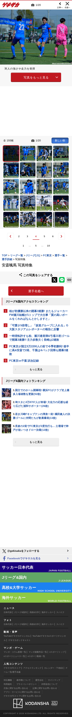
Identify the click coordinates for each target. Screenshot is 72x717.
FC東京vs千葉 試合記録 (24, 360)
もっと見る (36, 369)
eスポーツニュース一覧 (14, 656)
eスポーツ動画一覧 (36, 656)
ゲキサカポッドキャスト (19, 640)
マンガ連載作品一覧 (38, 652)
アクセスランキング (32, 668)
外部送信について (49, 684)
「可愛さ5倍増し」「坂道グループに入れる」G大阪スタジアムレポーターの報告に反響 (38, 327)
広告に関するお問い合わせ (16, 688)
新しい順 (60, 140)
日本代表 (8, 612)
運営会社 (39, 680)
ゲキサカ (11, 5)
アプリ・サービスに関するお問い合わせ (22, 692)
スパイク (60, 612)
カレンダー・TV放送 (53, 668)
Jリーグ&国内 (20, 612)
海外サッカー (48, 612)
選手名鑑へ (36, 291)
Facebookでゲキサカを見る (24, 558)
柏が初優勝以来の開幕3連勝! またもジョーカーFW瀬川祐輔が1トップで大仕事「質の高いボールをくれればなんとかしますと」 (38, 314)
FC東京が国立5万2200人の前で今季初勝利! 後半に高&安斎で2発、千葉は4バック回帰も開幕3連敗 (39, 350)
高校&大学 (34, 612)
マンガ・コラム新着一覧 (15, 652)
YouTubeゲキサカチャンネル (17, 636)
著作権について (23, 680)
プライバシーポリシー (26, 684)
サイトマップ (54, 680)
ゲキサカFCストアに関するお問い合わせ (22, 696)
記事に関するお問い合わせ (45, 688)
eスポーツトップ (57, 652)
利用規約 (8, 684)
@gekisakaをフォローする (23, 550)
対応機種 (8, 680)
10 (48, 246)
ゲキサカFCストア (12, 668)
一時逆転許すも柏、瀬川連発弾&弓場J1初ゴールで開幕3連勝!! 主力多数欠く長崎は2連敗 (39, 337)
